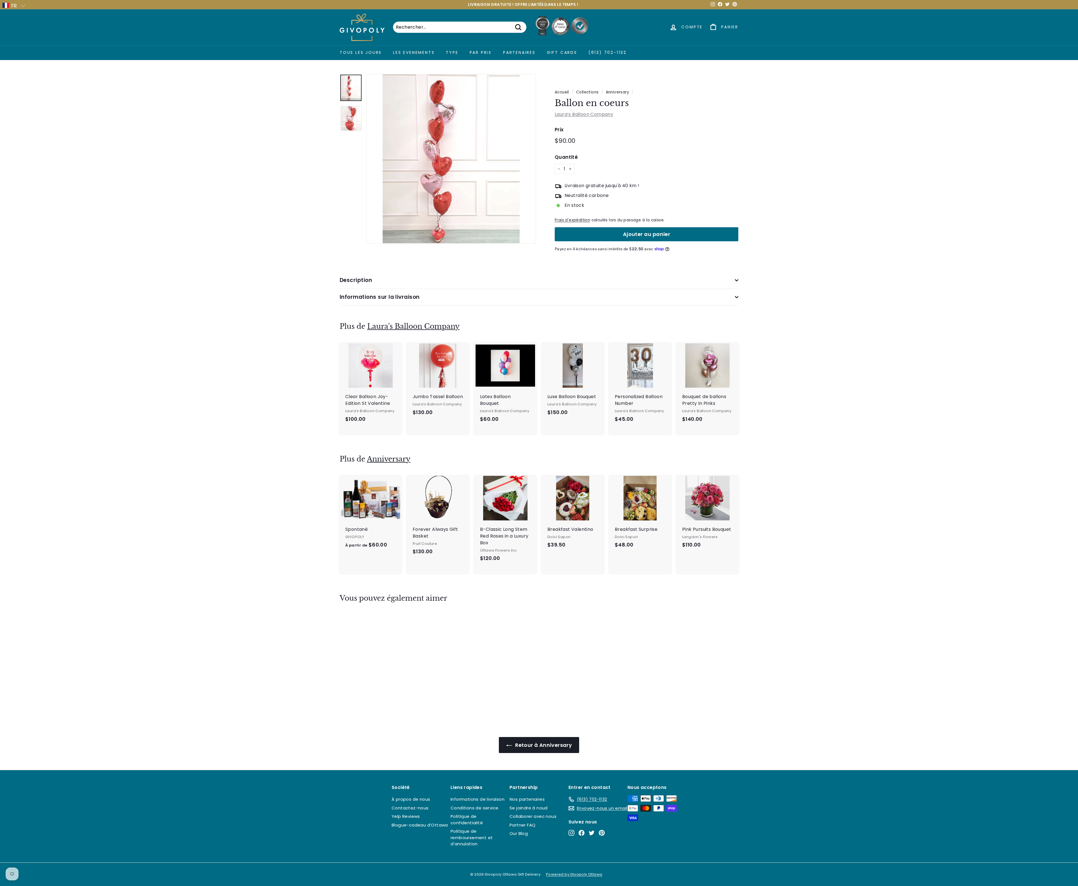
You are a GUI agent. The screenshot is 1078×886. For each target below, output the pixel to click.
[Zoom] (451, 158)
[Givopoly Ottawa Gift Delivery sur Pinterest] (602, 833)
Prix (559, 129)
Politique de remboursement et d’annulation (472, 837)
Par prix (481, 52)
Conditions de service (474, 808)
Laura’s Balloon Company (584, 114)
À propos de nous (411, 799)
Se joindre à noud (529, 808)
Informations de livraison (477, 799)
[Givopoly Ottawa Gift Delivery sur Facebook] (581, 833)
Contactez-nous (410, 808)
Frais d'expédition (572, 220)
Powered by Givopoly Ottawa (574, 874)
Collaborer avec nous (533, 816)
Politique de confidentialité (467, 819)
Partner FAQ (522, 825)
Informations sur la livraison (380, 297)
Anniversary (617, 92)
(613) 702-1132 (607, 52)
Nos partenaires (527, 799)
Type (452, 52)
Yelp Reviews (406, 816)
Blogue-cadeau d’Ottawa (420, 825)
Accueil (562, 92)
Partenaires (519, 52)
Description (356, 280)
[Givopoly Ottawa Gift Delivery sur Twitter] (592, 833)
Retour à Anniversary (543, 745)
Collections (587, 92)
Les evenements (414, 52)
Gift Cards (562, 52)
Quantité (566, 157)
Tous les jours (361, 52)
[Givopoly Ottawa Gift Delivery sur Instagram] (571, 833)
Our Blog (519, 833)
